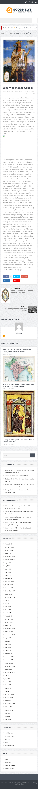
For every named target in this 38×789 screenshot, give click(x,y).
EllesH (11, 91)
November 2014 (10, 704)
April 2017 (8, 613)
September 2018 (10, 560)
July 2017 (7, 603)
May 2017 (8, 610)
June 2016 (8, 644)
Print (27, 93)
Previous (17, 288)
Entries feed (8, 762)
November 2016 (10, 628)
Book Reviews (9, 733)
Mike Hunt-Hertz (10, 506)
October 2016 (9, 632)
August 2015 (8, 675)
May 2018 (8, 572)
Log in (6, 759)
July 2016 (7, 641)
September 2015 (10, 672)
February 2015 (9, 694)
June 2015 (8, 682)
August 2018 (8, 563)
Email (33, 93)
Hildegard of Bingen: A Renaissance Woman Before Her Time (18, 441)
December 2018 (9, 553)
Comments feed (10, 765)
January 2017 (9, 622)
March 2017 (8, 616)
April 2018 (8, 575)
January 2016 (9, 660)
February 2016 (9, 657)
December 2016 (9, 625)
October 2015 (9, 669)
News (32, 91)
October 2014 (9, 707)
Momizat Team (19, 785)
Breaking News (9, 736)
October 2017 (9, 594)
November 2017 (10, 591)
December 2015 (9, 663)
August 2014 (8, 713)
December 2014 (9, 701)
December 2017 (9, 588)
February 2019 (9, 547)
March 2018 (8, 578)
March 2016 (8, 654)
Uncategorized (9, 745)
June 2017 (8, 607)
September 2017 (10, 597)
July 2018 (7, 566)
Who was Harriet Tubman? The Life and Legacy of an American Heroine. (17, 351)
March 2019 (8, 544)
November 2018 (10, 556)
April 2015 (8, 688)
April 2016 (8, 650)
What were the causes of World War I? (16, 476)
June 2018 (8, 569)
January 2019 (9, 550)
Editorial (7, 739)
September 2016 (10, 635)
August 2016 (8, 638)
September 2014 (10, 710)
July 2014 (7, 716)
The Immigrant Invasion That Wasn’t (16, 310)
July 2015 (7, 679)
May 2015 (8, 685)
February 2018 (9, 582)
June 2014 (8, 719)
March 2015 (8, 691)
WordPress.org (9, 769)
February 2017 (9, 619)
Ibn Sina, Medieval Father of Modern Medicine (22, 291)
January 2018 (9, 585)
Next (22, 307)
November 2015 (10, 666)
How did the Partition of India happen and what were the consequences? (18, 385)
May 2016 (8, 647)
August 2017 (8, 600)
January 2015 (9, 697)
